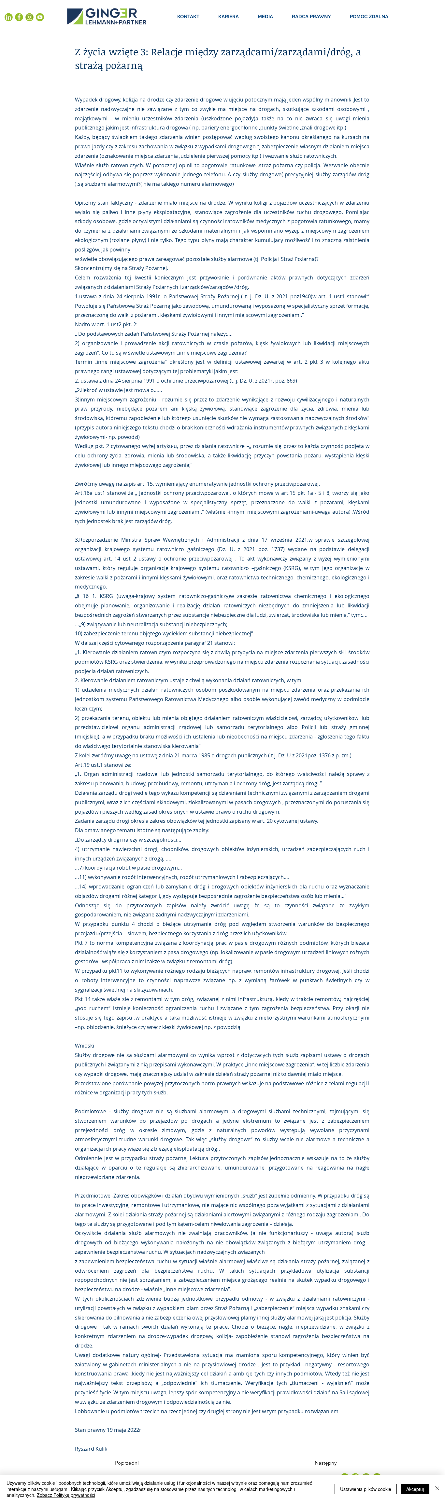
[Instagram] (29, 17)
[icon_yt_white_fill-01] (40, 17)
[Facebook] (19, 17)
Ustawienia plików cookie (365, 1489)
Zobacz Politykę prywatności (66, 1495)
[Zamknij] (437, 1489)
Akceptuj (415, 1489)
